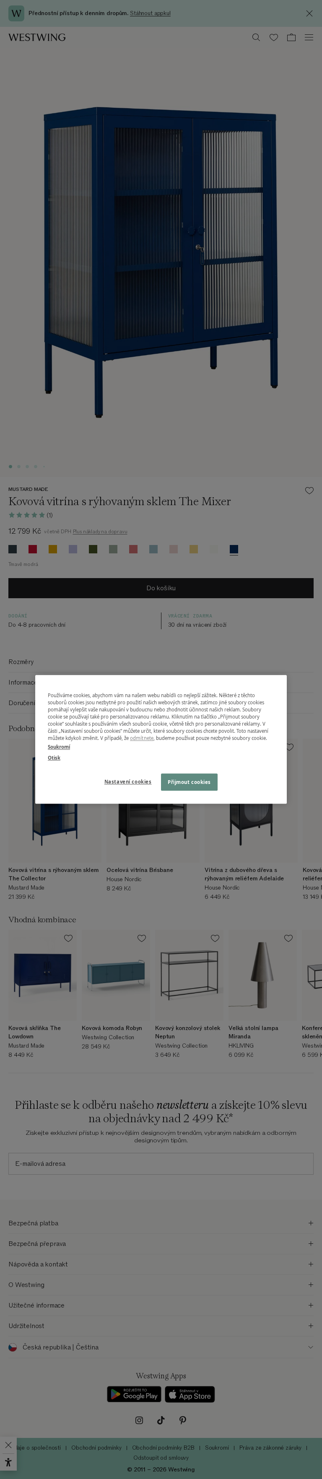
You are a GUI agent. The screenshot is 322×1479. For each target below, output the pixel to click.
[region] (161, 739)
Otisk (54, 758)
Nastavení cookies (128, 781)
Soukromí (59, 747)
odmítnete (141, 738)
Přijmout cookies (189, 782)
